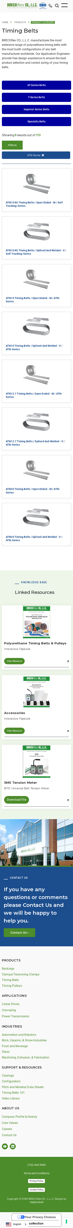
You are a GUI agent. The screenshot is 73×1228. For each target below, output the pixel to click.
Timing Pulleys (12, 986)
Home (5, 22)
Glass (6, 1051)
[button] (64, 5)
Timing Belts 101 (13, 1092)
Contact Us (9, 1135)
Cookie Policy (36, 1189)
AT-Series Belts (36, 85)
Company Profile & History (19, 1116)
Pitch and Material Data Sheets (23, 1087)
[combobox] (16, 1224)
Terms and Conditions (36, 1173)
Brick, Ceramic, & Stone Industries (24, 1040)
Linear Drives (10, 1004)
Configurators (11, 1081)
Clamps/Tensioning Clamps (20, 974)
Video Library (11, 1098)
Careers (7, 1129)
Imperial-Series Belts (36, 109)
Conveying (9, 1010)
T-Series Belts (36, 97)
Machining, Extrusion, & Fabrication (25, 1057)
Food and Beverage (15, 1046)
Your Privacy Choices (40, 1217)
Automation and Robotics (19, 1034)
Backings (8, 968)
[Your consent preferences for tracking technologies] (66, 1221)
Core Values (10, 1123)
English (17, 1224)
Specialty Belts (37, 121)
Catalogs (8, 1075)
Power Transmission (15, 1016)
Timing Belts (10, 980)
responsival (36, 1202)
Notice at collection (29, 1223)
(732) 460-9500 (36, 1164)
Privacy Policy (36, 1181)
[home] (21, 6)
